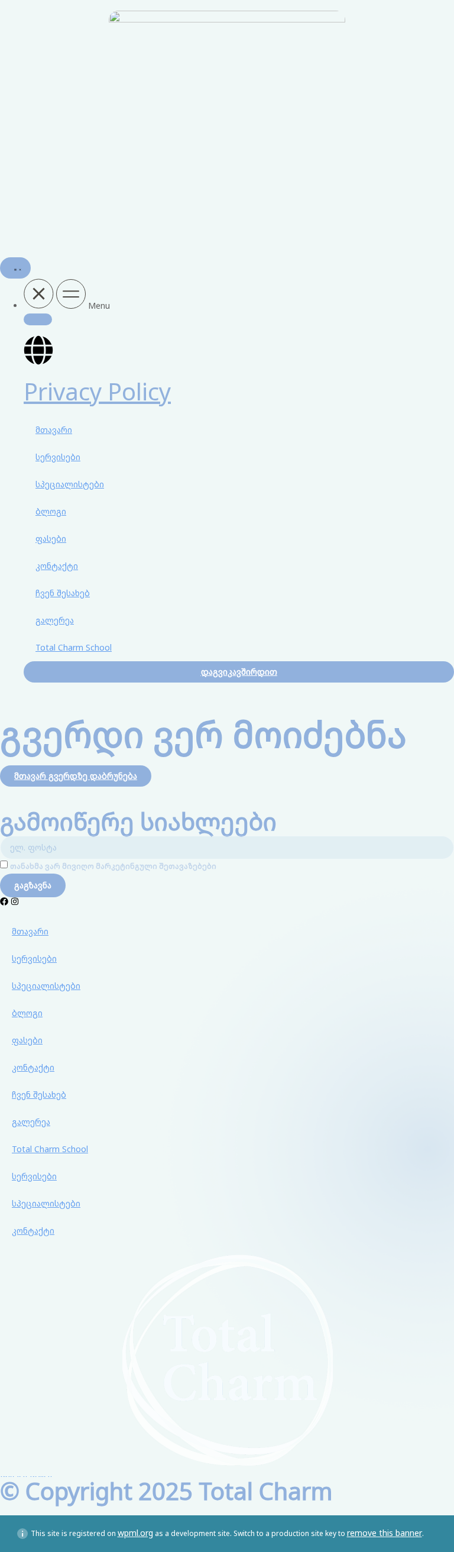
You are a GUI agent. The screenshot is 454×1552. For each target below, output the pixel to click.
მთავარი (53, 429)
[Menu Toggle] (15, 268)
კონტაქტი (56, 565)
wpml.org (135, 1532)
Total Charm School (73, 647)
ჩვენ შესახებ (62, 593)
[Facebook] (4, 901)
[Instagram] (15, 901)
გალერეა (54, 620)
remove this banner (384, 1532)
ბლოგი (50, 511)
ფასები (50, 538)
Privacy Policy (97, 391)
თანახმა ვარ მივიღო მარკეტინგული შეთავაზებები (113, 866)
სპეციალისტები (69, 484)
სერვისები (57, 457)
